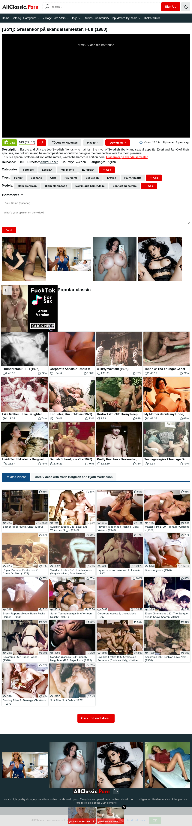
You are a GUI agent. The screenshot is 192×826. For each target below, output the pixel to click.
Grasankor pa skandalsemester (127, 157)
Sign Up (170, 6)
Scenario (36, 177)
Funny (18, 177)
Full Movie (67, 169)
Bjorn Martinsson (56, 185)
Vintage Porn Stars (54, 18)
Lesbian (47, 169)
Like (12, 142)
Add (108, 169)
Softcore (28, 169)
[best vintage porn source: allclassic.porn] (91, 791)
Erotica (111, 177)
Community (102, 18)
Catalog (16, 18)
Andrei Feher (49, 162)
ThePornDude (151, 18)
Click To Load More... (96, 718)
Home (5, 18)
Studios (88, 18)
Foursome (70, 177)
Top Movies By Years (124, 18)
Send (9, 230)
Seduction (92, 177)
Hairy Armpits (132, 177)
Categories (30, 18)
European (88, 169)
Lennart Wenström (124, 185)
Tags (74, 18)
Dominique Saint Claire (90, 185)
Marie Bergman (27, 185)
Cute (53, 177)
